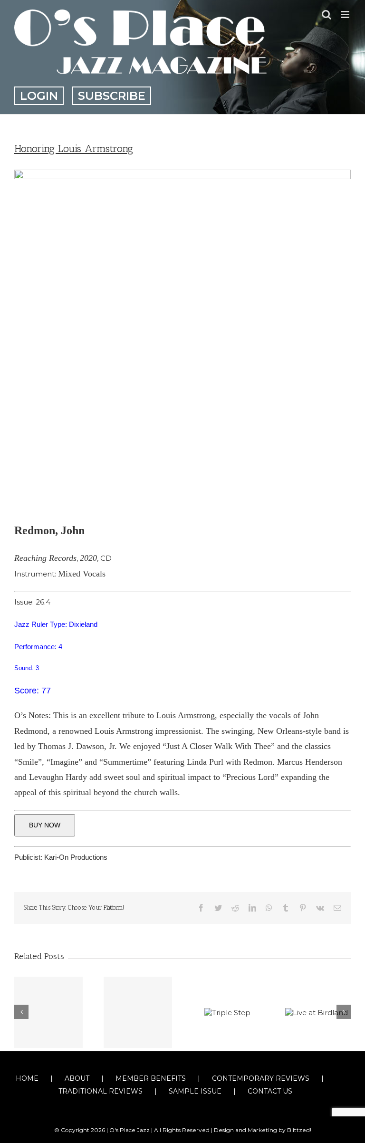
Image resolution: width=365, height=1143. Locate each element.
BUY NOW (44, 825)
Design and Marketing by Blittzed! (262, 1129)
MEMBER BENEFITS (150, 1078)
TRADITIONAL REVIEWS (100, 1091)
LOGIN (39, 96)
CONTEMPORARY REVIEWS (260, 1078)
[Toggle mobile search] (326, 14)
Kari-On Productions (75, 857)
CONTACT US (270, 1091)
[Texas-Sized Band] (138, 1012)
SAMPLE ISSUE (195, 1091)
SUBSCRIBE (111, 96)
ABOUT (77, 1078)
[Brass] (48, 1012)
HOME (27, 1078)
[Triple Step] (227, 1012)
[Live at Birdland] (316, 1012)
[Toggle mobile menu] (346, 14)
